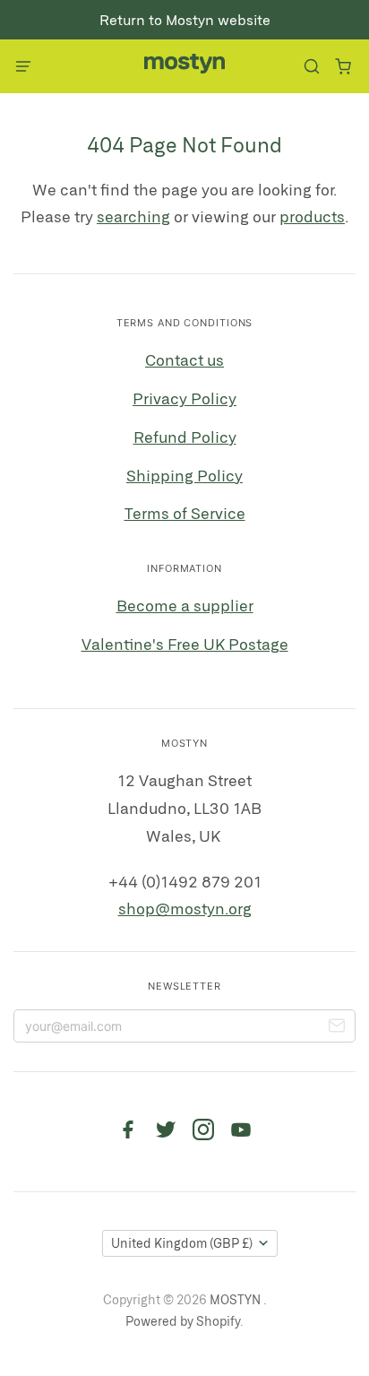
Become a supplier (184, 605)
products (312, 216)
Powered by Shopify (182, 1320)
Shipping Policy (184, 475)
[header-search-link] (311, 67)
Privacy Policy (184, 398)
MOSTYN (236, 1299)
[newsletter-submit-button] (337, 1028)
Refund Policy (184, 436)
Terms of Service (184, 513)
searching (133, 216)
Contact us (184, 359)
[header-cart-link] (342, 67)
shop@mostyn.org (185, 908)
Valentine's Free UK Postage (185, 643)
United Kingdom (182, 1243)
